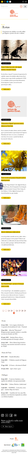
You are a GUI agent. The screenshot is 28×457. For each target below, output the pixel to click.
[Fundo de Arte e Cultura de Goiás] (15, 445)
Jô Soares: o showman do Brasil (13, 365)
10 (9, 311)
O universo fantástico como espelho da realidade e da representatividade (13, 380)
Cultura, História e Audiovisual (13, 384)
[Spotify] (15, 415)
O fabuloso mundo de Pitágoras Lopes (13, 361)
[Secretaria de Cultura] (21, 445)
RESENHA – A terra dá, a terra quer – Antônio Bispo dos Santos (13, 388)
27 (19, 311)
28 (22, 311)
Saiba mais (6, 89)
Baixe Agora (8, 426)
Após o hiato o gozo (11, 369)
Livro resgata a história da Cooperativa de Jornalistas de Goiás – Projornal (14, 326)
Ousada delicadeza (10, 357)
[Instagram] (2, 415)
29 (25, 311)
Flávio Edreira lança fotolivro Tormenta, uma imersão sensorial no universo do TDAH (13, 344)
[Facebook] (11, 415)
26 (17, 311)
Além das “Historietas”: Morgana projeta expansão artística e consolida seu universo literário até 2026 (14, 332)
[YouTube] (6, 415)
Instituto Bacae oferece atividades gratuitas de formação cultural (12, 338)
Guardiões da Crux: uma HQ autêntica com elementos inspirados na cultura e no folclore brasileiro (14, 394)
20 (11, 311)
